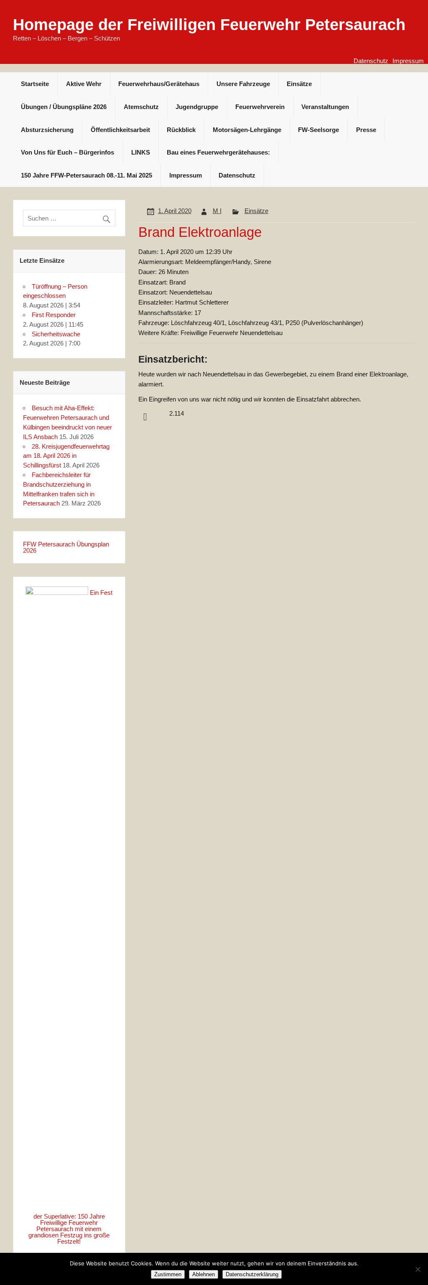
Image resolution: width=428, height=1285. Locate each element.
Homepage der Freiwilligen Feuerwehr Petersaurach (209, 24)
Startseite (35, 83)
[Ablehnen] (417, 1269)
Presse (366, 129)
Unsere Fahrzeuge (243, 83)
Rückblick (181, 129)
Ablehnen (203, 1274)
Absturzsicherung (47, 129)
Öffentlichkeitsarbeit (120, 129)
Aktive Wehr (84, 83)
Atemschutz (141, 106)
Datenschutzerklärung (252, 1274)
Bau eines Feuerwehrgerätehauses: (218, 152)
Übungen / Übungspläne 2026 (64, 106)
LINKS (140, 152)
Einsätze (299, 83)
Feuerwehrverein (260, 106)
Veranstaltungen (325, 106)
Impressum (408, 61)
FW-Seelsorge (318, 129)
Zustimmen (167, 1274)
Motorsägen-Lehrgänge (247, 129)
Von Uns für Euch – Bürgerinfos (67, 152)
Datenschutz (371, 61)
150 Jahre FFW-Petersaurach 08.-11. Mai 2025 (86, 175)
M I (217, 210)
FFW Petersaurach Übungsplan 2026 (66, 547)
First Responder (54, 314)
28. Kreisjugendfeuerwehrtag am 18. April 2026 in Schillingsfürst (66, 456)
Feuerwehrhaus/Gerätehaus (158, 83)
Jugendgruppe (197, 106)
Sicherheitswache (56, 334)
